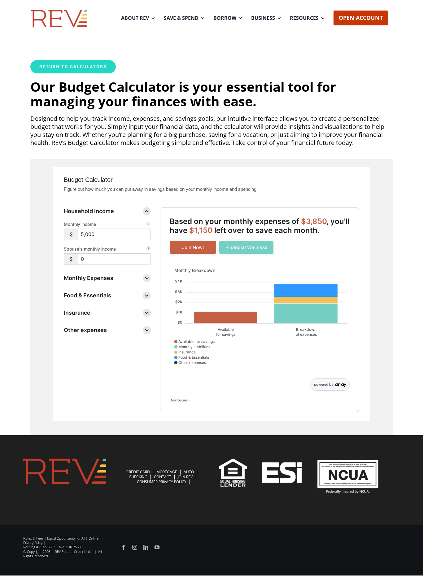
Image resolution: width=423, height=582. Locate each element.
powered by (323, 384)
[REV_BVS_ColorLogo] (59, 11)
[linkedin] (145, 547)
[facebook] (123, 547)
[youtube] (157, 547)
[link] (193, 247)
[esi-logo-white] (282, 465)
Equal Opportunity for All (66, 538)
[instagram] (134, 547)
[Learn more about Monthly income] (148, 224)
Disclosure (179, 400)
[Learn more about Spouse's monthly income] (148, 249)
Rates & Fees (33, 538)
